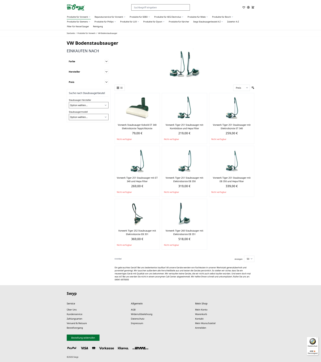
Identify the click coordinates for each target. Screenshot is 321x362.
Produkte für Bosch (221, 16)
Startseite (71, 33)
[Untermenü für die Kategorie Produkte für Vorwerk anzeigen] (89, 17)
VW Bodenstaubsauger (107, 33)
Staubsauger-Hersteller (80, 100)
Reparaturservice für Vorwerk (109, 16)
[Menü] (316, 338)
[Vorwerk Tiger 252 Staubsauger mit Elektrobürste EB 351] (137, 214)
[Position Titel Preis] (241, 88)
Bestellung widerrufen (83, 337)
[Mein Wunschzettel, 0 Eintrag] (244, 7)
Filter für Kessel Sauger (78, 26)
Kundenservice (74, 314)
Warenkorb (201, 314)
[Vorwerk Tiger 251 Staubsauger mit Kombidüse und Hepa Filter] (184, 108)
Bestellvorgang (75, 327)
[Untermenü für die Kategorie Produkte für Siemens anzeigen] (89, 21)
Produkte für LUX (128, 21)
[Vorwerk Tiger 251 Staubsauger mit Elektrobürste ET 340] (232, 108)
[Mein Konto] (248, 7)
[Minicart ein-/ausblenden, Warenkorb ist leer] (253, 7)
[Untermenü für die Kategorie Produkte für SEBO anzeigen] (149, 17)
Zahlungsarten (74, 318)
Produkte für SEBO (139, 16)
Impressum (137, 323)
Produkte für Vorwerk (77, 16)
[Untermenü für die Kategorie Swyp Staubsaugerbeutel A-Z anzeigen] (222, 21)
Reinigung (98, 26)
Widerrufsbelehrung (141, 314)
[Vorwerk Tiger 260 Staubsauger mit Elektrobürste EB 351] (184, 214)
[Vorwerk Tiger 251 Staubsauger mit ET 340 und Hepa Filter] (137, 161)
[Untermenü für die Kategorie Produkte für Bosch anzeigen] (232, 17)
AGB (133, 309)
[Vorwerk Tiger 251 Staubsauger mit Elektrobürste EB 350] (184, 161)
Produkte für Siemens (77, 21)
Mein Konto (201, 309)
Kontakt (199, 318)
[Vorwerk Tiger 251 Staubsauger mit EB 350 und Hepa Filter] (232, 161)
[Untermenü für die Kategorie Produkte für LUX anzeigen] (138, 21)
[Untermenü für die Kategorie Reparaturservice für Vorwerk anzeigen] (124, 17)
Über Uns (72, 309)
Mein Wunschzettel (205, 323)
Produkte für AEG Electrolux (167, 16)
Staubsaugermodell (78, 111)
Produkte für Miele (197, 16)
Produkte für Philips (104, 21)
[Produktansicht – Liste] (121, 87)
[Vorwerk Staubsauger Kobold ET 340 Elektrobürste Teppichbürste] (137, 108)
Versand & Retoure (77, 323)
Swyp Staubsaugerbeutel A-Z (207, 21)
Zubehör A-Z (233, 21)
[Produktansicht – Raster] (117, 87)
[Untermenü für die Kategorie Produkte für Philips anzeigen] (115, 21)
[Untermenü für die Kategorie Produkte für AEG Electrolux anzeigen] (182, 17)
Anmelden (200, 327)
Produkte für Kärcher (179, 21)
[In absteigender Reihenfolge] (252, 87)
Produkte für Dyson (152, 21)
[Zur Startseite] (76, 7)
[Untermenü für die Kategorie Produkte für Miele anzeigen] (207, 17)
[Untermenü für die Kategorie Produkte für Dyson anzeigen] (163, 21)
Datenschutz (137, 318)
